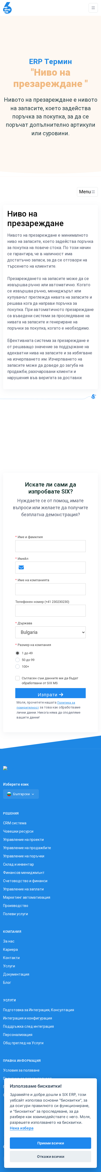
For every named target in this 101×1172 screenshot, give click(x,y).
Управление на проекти (23, 840)
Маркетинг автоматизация (26, 897)
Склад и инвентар (18, 864)
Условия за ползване (21, 1070)
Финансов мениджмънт (24, 873)
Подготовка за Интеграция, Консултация (38, 1010)
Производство (15, 906)
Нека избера (21, 1128)
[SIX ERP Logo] (7, 8)
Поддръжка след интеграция (28, 1026)
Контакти (11, 958)
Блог (7, 982)
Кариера (10, 949)
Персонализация (17, 1035)
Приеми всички (50, 1143)
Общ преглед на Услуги (23, 1043)
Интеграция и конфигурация (27, 1018)
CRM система (14, 823)
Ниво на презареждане (35, 218)
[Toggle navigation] (93, 8)
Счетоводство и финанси (25, 881)
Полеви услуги (15, 914)
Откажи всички (50, 1156)
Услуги (9, 966)
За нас (9, 941)
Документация (16, 974)
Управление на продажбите (27, 848)
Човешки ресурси (18, 831)
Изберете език (16, 784)
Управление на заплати (23, 889)
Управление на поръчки (23, 856)
